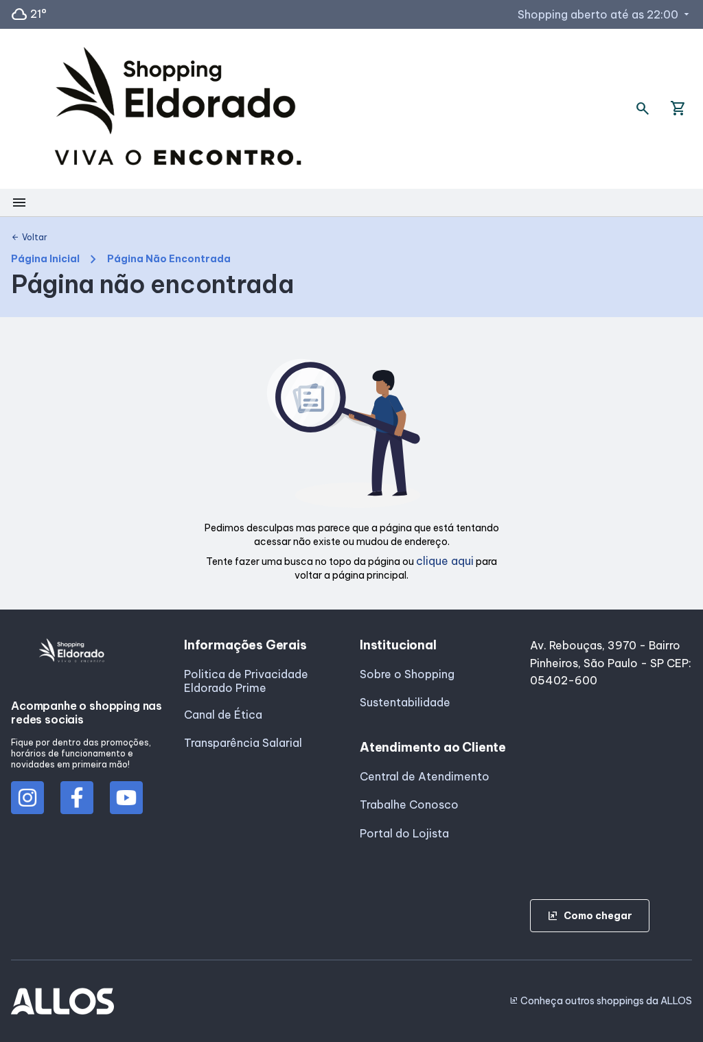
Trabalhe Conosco (409, 804)
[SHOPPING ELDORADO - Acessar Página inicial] (178, 109)
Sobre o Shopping (407, 674)
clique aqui (445, 561)
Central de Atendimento (424, 776)
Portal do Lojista (404, 833)
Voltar (29, 237)
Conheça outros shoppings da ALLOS (600, 1001)
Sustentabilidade (405, 702)
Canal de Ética (223, 714)
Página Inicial (45, 259)
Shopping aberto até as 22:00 (605, 14)
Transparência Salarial (243, 743)
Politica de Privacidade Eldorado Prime (246, 681)
